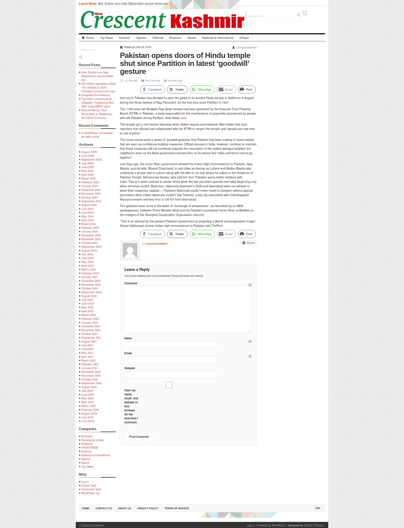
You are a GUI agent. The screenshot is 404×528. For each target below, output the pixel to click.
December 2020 (91, 372)
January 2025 (89, 186)
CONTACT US (104, 508)
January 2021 (89, 368)
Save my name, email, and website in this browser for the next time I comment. (131, 406)
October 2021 (89, 334)
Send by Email (175, 80)
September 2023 (91, 247)
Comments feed (91, 489)
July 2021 (87, 345)
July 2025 (87, 163)
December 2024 (91, 190)
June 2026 (87, 156)
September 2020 (91, 383)
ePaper (244, 37)
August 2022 (89, 296)
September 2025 (91, 159)
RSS (304, 13)
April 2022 (87, 311)
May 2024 (87, 216)
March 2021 (88, 360)
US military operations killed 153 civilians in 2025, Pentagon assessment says (98, 87)
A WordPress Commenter (97, 133)
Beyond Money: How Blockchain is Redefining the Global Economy (96, 114)
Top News (106, 37)
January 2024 (89, 231)
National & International (217, 37)
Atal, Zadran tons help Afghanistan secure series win (133, 3)
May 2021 (87, 353)
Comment (130, 283)
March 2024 (88, 224)
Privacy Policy (147, 508)
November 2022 (91, 284)
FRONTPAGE (89, 447)
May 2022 (87, 307)
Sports (191, 37)
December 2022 (91, 281)
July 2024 (87, 209)
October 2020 (89, 379)
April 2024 (87, 220)
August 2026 (89, 152)
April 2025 (87, 174)
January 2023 (89, 277)
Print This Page (152, 80)
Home (90, 37)
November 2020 (91, 375)
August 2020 (89, 387)
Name (128, 338)
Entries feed (88, 485)
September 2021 (91, 338)
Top (318, 508)
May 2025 (87, 171)
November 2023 (91, 239)
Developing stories (92, 440)
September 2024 (91, 201)
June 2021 (87, 349)
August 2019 (89, 413)
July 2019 (87, 417)
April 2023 (87, 265)
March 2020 (88, 406)
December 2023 (91, 235)
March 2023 (88, 269)
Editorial (158, 37)
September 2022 (91, 292)
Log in (85, 482)
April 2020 (87, 402)
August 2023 (89, 250)
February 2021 (90, 364)
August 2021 (89, 341)
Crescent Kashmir (246, 47)
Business (175, 37)
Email (128, 353)
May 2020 (87, 398)
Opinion (141, 37)
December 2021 (91, 326)
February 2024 (90, 228)
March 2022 (88, 315)
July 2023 (87, 254)
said (183, 118)
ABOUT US (124, 508)
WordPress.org (90, 493)
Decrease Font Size (122, 80)
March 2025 (88, 178)
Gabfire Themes (313, 525)
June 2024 (87, 212)
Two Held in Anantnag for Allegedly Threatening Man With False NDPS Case (97, 102)
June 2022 (87, 303)
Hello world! (92, 137)
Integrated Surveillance (95, 95)
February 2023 (90, 273)
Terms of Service (177, 508)
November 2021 (91, 330)
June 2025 (87, 167)
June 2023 (87, 258)
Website (251, 242)
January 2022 (89, 322)
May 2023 (87, 262)
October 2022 (89, 288)
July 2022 (87, 300)
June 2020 (87, 394)
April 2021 (87, 356)
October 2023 (89, 243)
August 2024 (89, 205)
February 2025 (90, 182)
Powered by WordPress (271, 525)
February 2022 (90, 319)
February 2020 (90, 410)
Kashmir (124, 37)
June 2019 (87, 421)
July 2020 (87, 391)
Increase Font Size (126, 80)
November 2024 (91, 193)
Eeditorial (87, 444)
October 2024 (89, 197)
